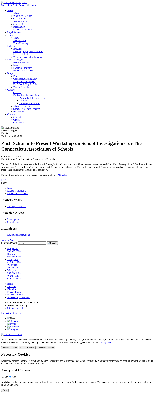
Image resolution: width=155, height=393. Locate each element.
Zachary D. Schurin (16, 206)
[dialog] (77, 343)
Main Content (19, 5)
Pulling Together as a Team (26, 95)
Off (14, 377)
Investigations (13, 219)
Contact (11, 114)
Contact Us (18, 122)
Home (10, 283)
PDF (3, 180)
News (16, 65)
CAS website (62, 175)
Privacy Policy (14, 292)
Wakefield (12, 265)
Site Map (11, 286)
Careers (11, 89)
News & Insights (15, 59)
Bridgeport (12, 248)
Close (4, 390)
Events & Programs (22, 68)
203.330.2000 (14, 251)
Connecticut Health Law (25, 78)
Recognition (19, 27)
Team (10, 35)
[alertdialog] (77, 372)
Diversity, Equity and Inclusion (28, 51)
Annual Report (20, 21)
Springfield (12, 259)
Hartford (11, 254)
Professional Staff (21, 111)
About (10, 10)
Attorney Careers (21, 106)
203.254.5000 (14, 273)
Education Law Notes (24, 81)
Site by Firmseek (15, 308)
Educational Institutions (18, 234)
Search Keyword (9, 243)
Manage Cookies (15, 294)
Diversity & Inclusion (29, 103)
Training (23, 100)
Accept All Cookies (45, 348)
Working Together (22, 87)
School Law (13, 222)
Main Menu (6, 5)
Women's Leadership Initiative (27, 57)
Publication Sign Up (11, 313)
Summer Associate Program (26, 109)
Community (19, 24)
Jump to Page (7, 240)
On (6, 377)
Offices (16, 119)
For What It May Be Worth (26, 84)
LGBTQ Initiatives (22, 54)
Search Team (19, 40)
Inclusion (11, 46)
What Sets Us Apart (22, 16)
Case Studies (19, 18)
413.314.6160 (14, 262)
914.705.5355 (14, 278)
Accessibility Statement (18, 297)
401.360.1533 (14, 267)
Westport (11, 270)
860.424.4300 (14, 256)
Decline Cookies (27, 348)
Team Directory (20, 43)
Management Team (22, 29)
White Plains (13, 276)
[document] (77, 372)
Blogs (10, 73)
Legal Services (14, 32)
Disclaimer (12, 289)
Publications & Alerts (23, 70)
